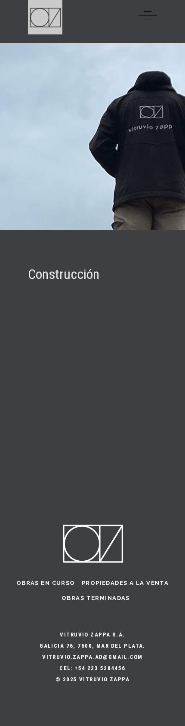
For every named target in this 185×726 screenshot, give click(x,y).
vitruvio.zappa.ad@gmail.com (92, 657)
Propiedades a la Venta (125, 583)
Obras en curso (45, 583)
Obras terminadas (96, 598)
